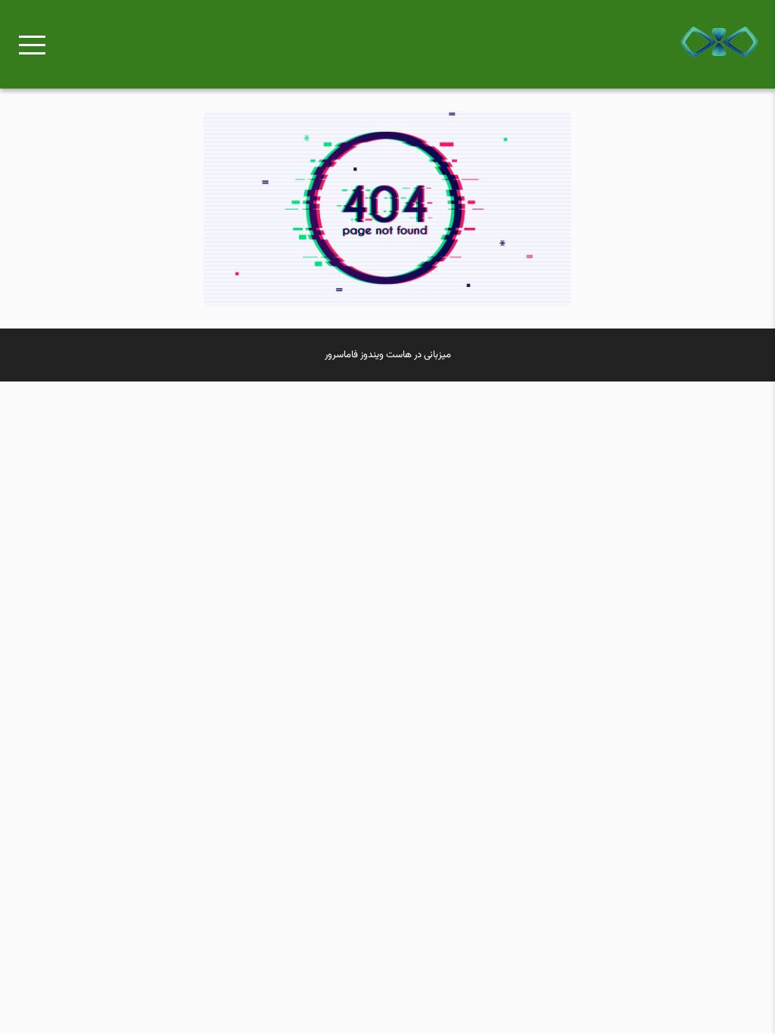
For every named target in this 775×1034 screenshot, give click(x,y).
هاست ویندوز (386, 355)
